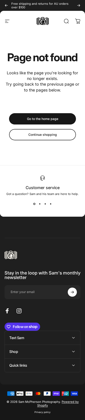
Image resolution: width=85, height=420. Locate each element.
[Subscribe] (72, 292)
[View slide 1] (34, 203)
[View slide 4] (50, 203)
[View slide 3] (45, 203)
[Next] (79, 5)
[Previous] (6, 5)
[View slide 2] (40, 203)
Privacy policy (42, 412)
